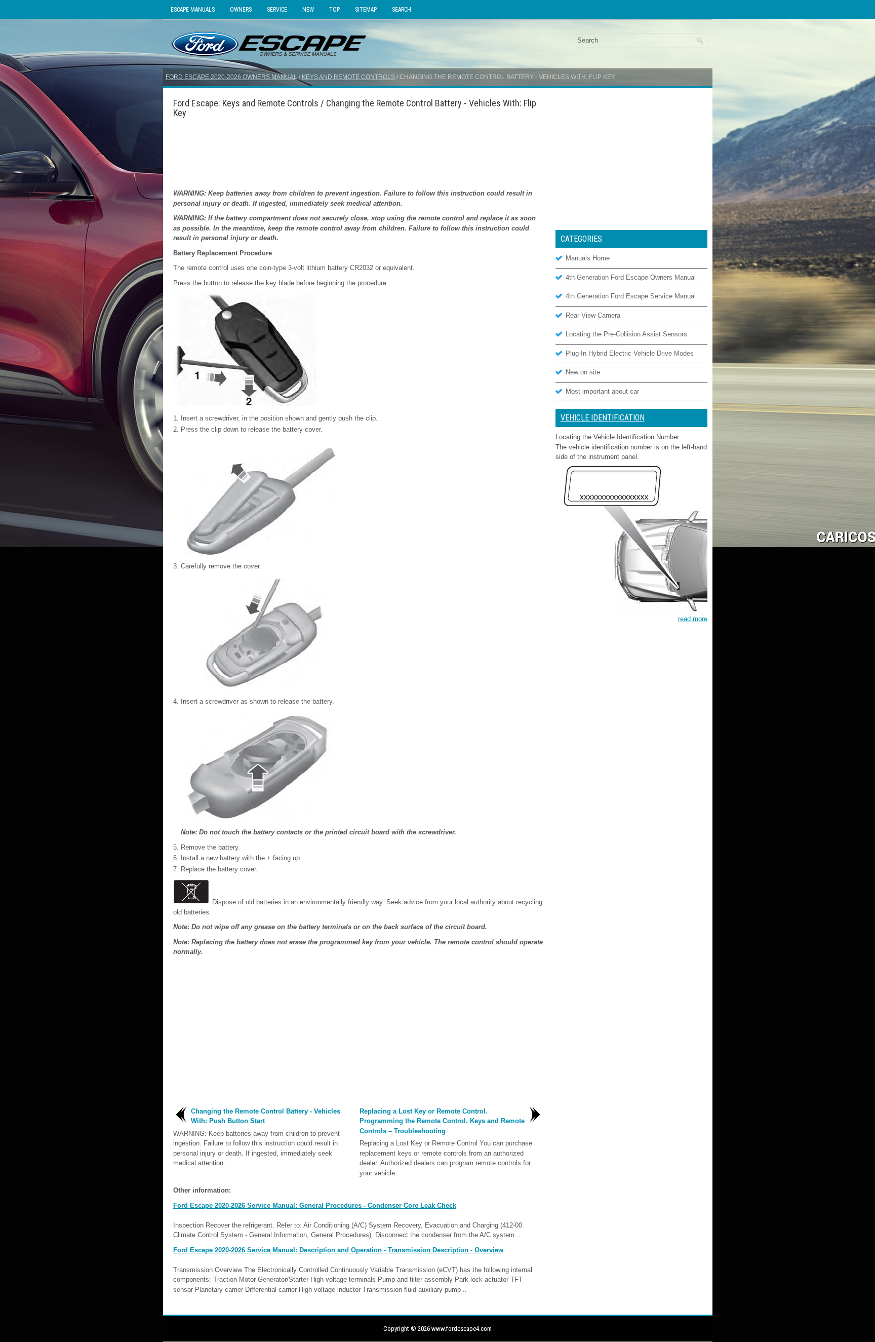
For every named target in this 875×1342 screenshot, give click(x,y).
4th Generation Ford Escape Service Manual (631, 296)
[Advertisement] (358, 153)
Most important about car (602, 391)
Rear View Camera (593, 315)
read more (692, 619)
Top (334, 9)
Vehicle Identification (603, 418)
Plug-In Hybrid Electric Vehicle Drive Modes (630, 353)
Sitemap (366, 9)
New (308, 9)
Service (277, 9)
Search (401, 9)
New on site (583, 372)
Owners (241, 9)
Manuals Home (588, 258)
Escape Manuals (193, 9)
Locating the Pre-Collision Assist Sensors (626, 334)
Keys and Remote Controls (348, 77)
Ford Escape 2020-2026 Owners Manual (231, 77)
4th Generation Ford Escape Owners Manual (631, 277)
